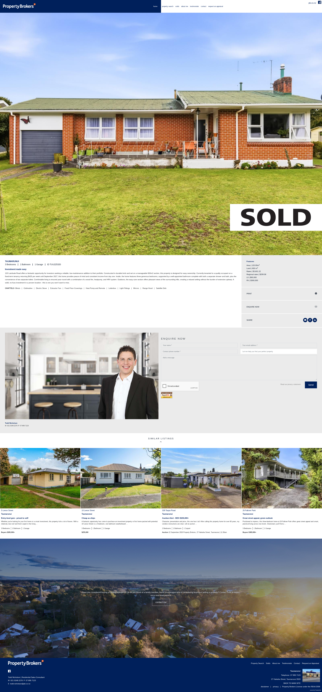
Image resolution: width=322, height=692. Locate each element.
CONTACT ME (161, 602)
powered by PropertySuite (315, 690)
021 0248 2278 (15, 680)
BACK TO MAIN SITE (292, 683)
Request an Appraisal (215, 6)
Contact (203, 6)
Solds (177, 6)
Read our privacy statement (290, 384)
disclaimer (265, 687)
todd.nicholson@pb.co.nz (20, 684)
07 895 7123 (30, 680)
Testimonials (194, 6)
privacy (276, 687)
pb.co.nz (313, 3)
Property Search (167, 6)
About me (184, 6)
